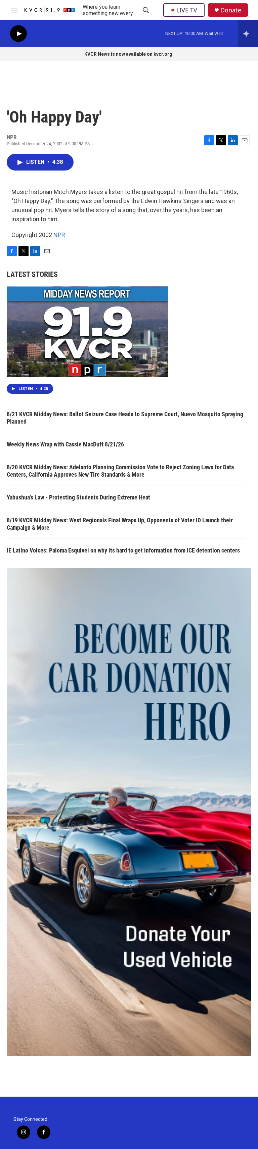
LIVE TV (186, 10)
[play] (18, 34)
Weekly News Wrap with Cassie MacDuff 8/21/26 (65, 444)
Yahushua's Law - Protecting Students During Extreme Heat (78, 497)
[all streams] (248, 33)
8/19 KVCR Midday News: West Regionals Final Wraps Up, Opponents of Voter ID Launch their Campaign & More (120, 524)
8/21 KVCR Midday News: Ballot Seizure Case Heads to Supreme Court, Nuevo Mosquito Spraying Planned (125, 418)
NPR (59, 234)
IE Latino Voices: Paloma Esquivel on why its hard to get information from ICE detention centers (123, 550)
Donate (230, 10)
